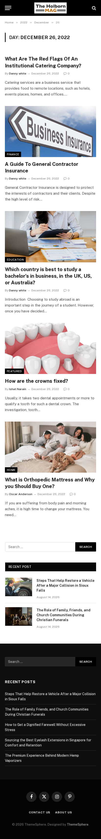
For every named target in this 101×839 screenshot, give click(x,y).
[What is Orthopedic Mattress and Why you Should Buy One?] (50, 447)
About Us (63, 812)
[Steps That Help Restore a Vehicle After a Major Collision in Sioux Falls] (18, 587)
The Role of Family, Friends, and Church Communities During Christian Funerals (63, 615)
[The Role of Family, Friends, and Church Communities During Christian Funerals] (18, 616)
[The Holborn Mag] (50, 8)
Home (11, 469)
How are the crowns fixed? (36, 381)
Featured (14, 371)
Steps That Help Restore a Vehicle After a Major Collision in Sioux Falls (65, 585)
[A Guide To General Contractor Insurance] (50, 131)
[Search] (93, 7)
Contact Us (39, 812)
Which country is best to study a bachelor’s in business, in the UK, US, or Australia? (48, 276)
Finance (13, 154)
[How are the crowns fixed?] (50, 348)
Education (15, 259)
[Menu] (8, 7)
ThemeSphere (77, 824)
